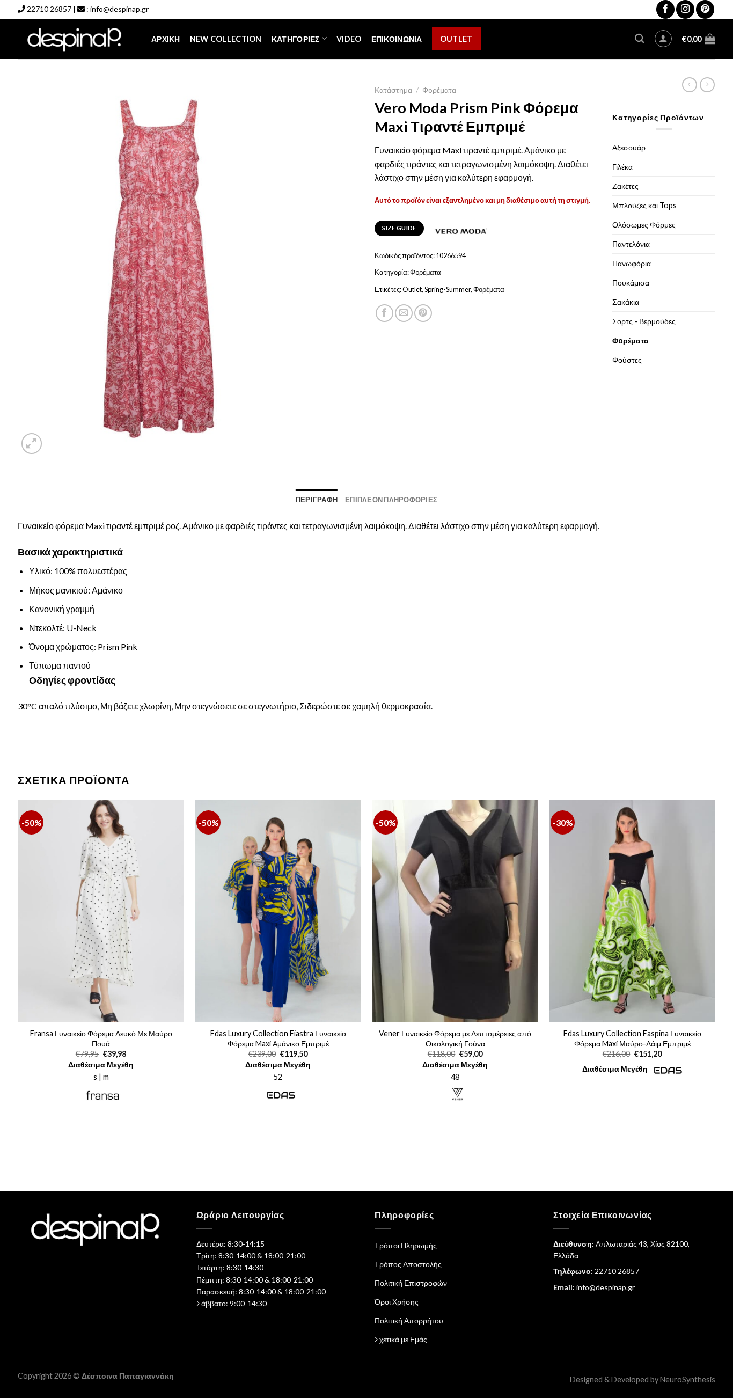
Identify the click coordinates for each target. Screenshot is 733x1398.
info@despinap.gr (119, 8)
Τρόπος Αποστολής (408, 1264)
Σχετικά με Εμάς (401, 1339)
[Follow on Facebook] (665, 9)
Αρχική (165, 38)
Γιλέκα (622, 166)
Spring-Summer (447, 289)
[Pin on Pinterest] (423, 313)
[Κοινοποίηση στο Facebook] (384, 313)
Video (348, 38)
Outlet (456, 38)
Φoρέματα (439, 90)
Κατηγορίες (296, 38)
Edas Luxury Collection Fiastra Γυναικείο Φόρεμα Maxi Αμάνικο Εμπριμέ (278, 1038)
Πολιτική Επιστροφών (411, 1282)
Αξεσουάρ (629, 147)
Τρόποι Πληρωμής (406, 1245)
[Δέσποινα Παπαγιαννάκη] (76, 39)
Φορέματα (488, 289)
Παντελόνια (631, 243)
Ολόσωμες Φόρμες (644, 224)
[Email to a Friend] (404, 313)
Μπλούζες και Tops (644, 205)
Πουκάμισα (630, 282)
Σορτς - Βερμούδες (644, 321)
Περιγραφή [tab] (317, 499)
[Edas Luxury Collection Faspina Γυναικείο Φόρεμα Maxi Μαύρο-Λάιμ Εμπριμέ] (632, 911)
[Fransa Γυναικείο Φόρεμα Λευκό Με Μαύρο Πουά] (101, 911)
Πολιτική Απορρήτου (409, 1320)
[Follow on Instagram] (685, 9)
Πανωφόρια (631, 263)
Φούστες (627, 359)
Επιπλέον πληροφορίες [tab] (391, 499)
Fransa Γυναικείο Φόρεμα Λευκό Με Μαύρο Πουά (101, 1038)
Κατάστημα (393, 90)
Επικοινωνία (396, 38)
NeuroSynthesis (687, 1379)
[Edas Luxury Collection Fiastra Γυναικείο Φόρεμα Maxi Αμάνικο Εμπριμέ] (278, 911)
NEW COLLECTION (226, 38)
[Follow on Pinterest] (705, 9)
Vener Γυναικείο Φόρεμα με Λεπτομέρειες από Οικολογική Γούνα (455, 1038)
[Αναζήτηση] (639, 39)
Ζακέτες (625, 186)
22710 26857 (49, 8)
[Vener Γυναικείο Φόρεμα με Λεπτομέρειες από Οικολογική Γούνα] (455, 911)
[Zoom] (31, 443)
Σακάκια (625, 301)
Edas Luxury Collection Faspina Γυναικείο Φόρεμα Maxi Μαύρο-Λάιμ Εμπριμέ (632, 1038)
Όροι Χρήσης (397, 1301)
